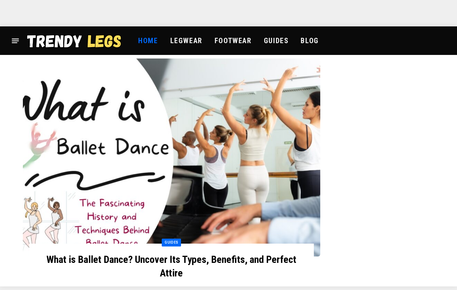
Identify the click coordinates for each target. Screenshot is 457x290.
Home (148, 40)
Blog (309, 40)
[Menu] (15, 41)
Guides (276, 40)
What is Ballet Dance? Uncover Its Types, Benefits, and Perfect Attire (171, 266)
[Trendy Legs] (74, 40)
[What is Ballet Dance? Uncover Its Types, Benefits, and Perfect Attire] (171, 157)
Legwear (186, 40)
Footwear (233, 40)
